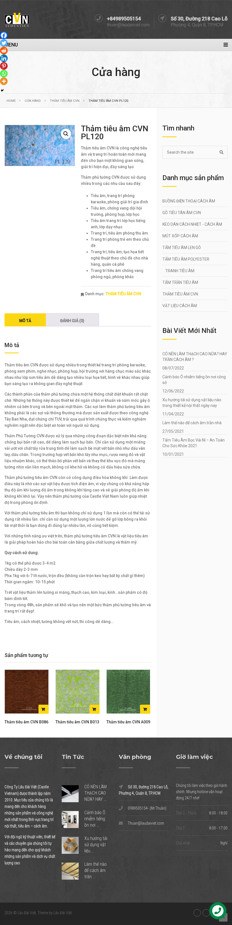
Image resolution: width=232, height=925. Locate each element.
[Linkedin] (4, 58)
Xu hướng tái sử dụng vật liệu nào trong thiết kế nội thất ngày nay (191, 403)
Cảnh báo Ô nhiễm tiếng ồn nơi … (94, 819)
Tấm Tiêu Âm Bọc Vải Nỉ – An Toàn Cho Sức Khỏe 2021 (193, 443)
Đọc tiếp (43, 709)
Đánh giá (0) (72, 320)
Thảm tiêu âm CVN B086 (26, 722)
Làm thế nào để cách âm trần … (95, 870)
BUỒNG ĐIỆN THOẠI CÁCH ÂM (188, 201)
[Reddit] (4, 50)
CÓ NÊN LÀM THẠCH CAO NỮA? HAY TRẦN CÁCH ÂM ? (194, 357)
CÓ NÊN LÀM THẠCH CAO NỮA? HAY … (95, 793)
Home (11, 101)
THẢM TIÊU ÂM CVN (65, 101)
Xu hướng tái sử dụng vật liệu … (95, 845)
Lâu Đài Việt (27, 913)
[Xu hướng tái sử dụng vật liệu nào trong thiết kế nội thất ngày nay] (73, 845)
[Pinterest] (4, 66)
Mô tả (25, 320)
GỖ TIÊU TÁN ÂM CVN (181, 212)
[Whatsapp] (4, 73)
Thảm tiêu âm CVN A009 (128, 722)
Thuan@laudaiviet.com (146, 823)
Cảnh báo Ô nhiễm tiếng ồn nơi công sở (194, 380)
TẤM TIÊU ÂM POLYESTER (185, 259)
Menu (11, 45)
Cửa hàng (33, 101)
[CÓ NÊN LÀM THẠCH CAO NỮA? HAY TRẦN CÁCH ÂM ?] (73, 794)
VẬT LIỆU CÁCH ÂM (179, 305)
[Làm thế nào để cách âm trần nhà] (73, 871)
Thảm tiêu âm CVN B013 (77, 722)
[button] (66, 134)
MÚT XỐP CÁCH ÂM (180, 236)
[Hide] (2, 90)
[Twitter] (4, 43)
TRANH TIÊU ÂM (179, 271)
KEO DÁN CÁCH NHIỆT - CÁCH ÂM (192, 224)
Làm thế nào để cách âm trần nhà (192, 423)
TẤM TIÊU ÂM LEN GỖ (181, 247)
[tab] (25, 319)
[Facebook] (4, 35)
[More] (4, 81)
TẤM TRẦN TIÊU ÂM (180, 282)
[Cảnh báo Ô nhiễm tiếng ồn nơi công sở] (73, 820)
